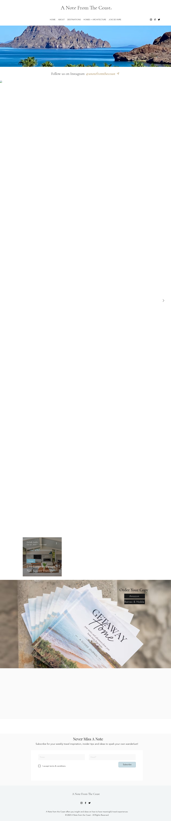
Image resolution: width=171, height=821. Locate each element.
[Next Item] (163, 300)
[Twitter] (159, 19)
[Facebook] (155, 19)
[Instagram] (151, 19)
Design (31, 561)
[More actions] (57, 543)
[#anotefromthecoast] (118, 73)
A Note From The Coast (86, 7)
